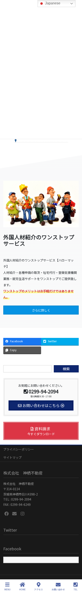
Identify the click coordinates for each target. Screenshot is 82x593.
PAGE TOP (75, 573)
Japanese (52, 3)
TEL (75, 589)
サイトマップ (12, 457)
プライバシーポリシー (18, 449)
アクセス (38, 589)
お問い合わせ (58, 589)
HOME (22, 589)
